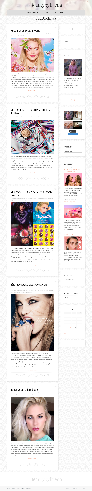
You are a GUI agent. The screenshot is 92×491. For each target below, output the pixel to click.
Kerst (45, 116)
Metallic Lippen (17, 394)
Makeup (12, 292)
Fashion (53, 13)
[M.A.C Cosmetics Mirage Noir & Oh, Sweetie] (32, 224)
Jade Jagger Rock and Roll (44, 290)
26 (70, 327)
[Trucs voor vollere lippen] (32, 419)
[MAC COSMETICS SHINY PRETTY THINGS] (32, 137)
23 (80, 324)
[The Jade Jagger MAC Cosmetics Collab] (32, 322)
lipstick (45, 198)
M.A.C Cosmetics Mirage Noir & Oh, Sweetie (31, 194)
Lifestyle (44, 13)
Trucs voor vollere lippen (25, 389)
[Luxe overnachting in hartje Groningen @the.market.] (77, 115)
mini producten (17, 117)
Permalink (20, 35)
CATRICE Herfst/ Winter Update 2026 (72, 234)
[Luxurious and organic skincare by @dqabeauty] (68, 115)
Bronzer (39, 198)
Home (29, 13)
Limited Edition (41, 33)
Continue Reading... (32, 90)
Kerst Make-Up (48, 116)
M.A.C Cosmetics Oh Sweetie (20, 200)
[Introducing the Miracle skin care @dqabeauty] (68, 125)
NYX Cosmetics (22, 394)
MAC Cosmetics (13, 35)
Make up (35, 33)
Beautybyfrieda (46, 5)
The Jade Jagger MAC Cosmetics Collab (29, 286)
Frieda (15, 33)
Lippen (41, 392)
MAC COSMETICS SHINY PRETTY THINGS (30, 111)
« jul (65, 333)
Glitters (42, 116)
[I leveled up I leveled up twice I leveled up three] (77, 125)
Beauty (36, 13)
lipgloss (42, 198)
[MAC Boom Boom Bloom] (32, 55)
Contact (61, 13)
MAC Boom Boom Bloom (25, 30)
